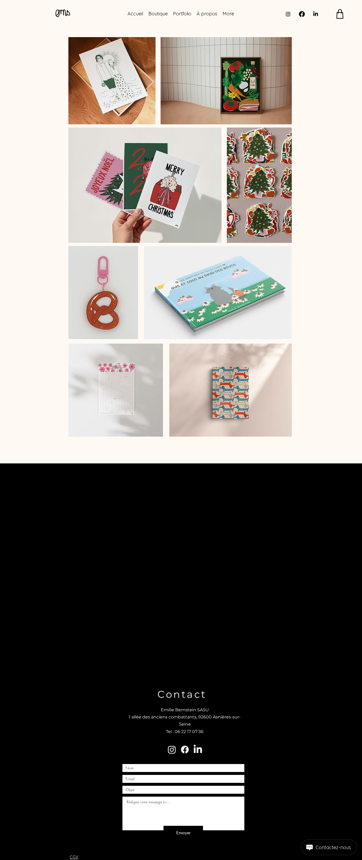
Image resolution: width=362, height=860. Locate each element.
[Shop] (339, 14)
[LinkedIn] (316, 14)
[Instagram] (288, 14)
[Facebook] (302, 14)
